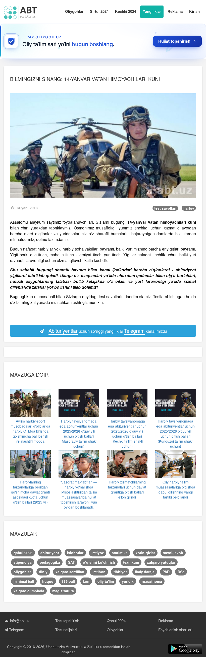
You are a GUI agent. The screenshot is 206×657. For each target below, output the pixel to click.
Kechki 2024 (125, 11)
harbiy (188, 208)
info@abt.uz (19, 620)
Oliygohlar (74, 11)
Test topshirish (67, 620)
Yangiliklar (152, 11)
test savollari (165, 208)
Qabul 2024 (116, 620)
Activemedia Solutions (84, 646)
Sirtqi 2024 (99, 11)
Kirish (194, 11)
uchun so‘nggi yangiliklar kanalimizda (107, 330)
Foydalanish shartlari (175, 629)
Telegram (16, 629)
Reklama (175, 11)
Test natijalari (66, 629)
